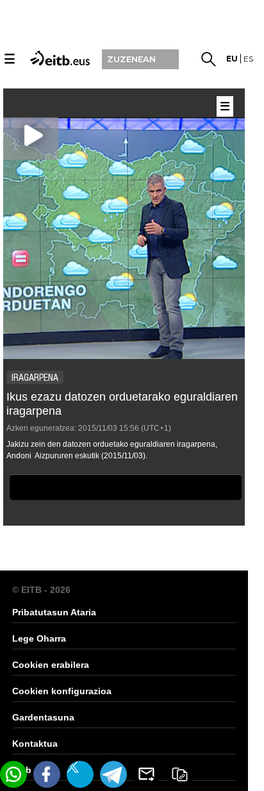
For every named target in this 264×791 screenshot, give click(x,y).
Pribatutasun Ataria (54, 612)
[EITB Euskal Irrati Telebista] (58, 57)
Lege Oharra (39, 638)
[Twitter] (80, 774)
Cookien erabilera (50, 665)
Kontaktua (35, 743)
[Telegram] (113, 774)
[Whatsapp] (13, 774)
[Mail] (146, 774)
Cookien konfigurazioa (61, 691)
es (248, 58)
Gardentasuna (43, 717)
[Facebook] (46, 774)
